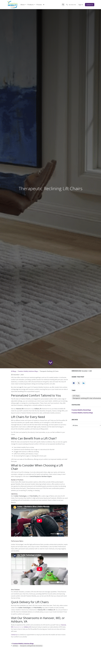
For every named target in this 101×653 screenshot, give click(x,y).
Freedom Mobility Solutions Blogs (28, 371)
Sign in (80, 5)
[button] (63, 4)
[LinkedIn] (83, 383)
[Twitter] (79, 383)
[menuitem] (23, 4)
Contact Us (89, 5)
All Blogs (13, 371)
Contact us (14, 635)
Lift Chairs (15, 645)
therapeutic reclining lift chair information (31, 645)
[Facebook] (74, 383)
